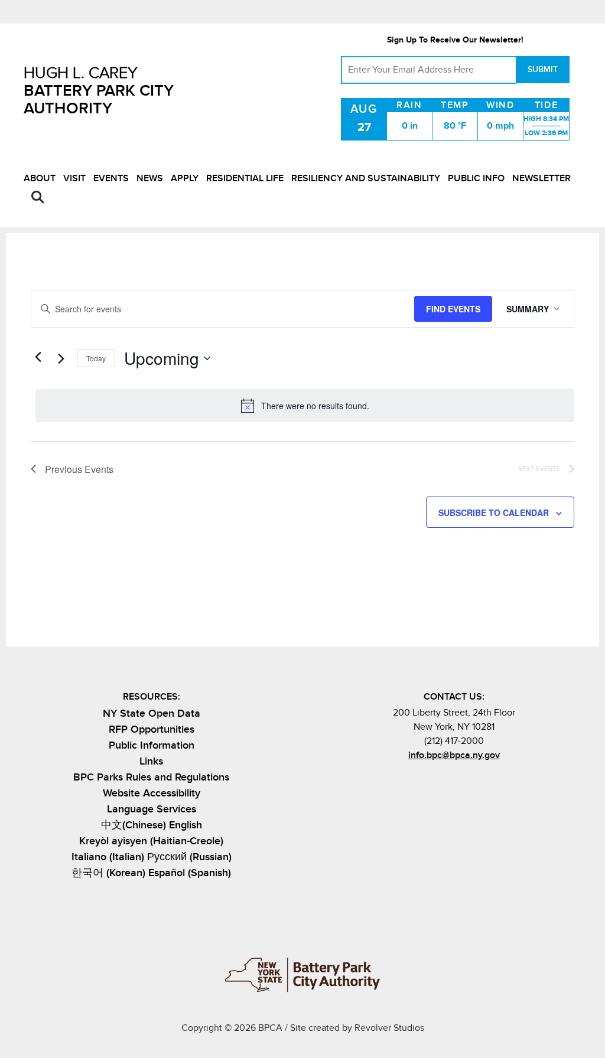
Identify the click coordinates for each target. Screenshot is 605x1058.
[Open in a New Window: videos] (483, 781)
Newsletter (541, 178)
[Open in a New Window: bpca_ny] (424, 781)
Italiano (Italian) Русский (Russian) (151, 857)
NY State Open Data (151, 713)
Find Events (453, 309)
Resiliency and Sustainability (365, 178)
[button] (37, 197)
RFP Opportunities (151, 729)
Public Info (476, 178)
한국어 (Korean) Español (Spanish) (151, 873)
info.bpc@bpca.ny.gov (454, 755)
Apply (185, 178)
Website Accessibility (151, 793)
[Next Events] (61, 358)
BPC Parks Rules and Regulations (151, 777)
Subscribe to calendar (493, 512)
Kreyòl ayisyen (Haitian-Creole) (151, 841)
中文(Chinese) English (151, 825)
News (149, 178)
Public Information (151, 745)
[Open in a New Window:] (463, 781)
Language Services (151, 809)
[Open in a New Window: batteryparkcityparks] (444, 781)
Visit (74, 178)
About (40, 178)
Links (151, 761)
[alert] (304, 405)
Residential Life (245, 178)
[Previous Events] (38, 357)
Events (111, 178)
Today (96, 358)
